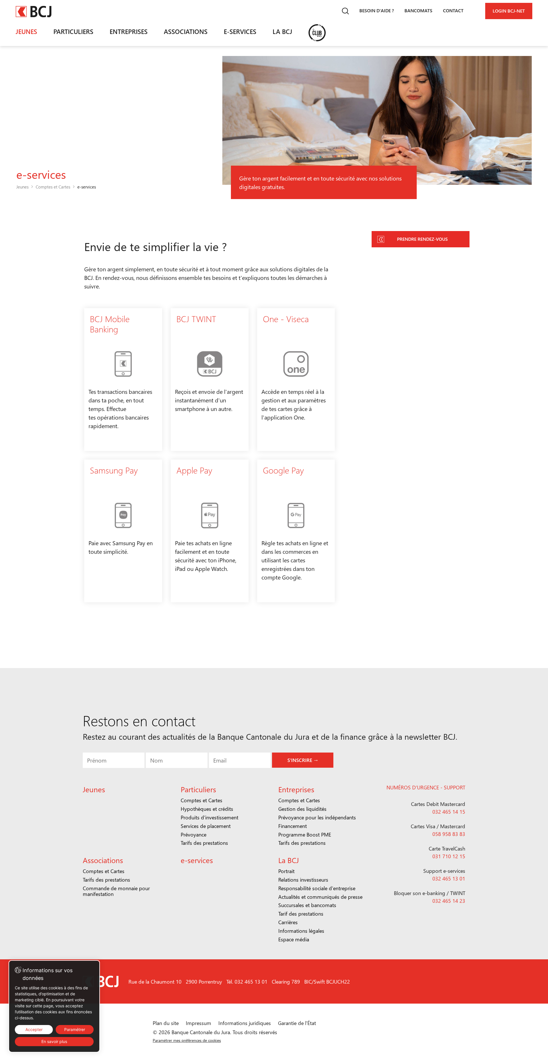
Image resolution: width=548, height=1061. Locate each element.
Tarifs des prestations (204, 842)
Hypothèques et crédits (207, 808)
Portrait (286, 871)
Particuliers (73, 31)
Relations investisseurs (303, 879)
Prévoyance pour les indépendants (317, 817)
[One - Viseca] (296, 379)
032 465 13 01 (448, 878)
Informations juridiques (244, 1023)
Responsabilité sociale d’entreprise (316, 888)
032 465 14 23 (448, 900)
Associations (185, 31)
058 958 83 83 (448, 834)
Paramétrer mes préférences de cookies (187, 1040)
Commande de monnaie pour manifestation (116, 891)
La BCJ (282, 31)
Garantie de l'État (297, 1023)
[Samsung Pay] (123, 531)
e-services (240, 31)
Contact (453, 10)
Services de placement (206, 826)
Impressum (198, 1023)
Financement (292, 826)
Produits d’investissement (209, 817)
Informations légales (301, 930)
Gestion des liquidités (302, 808)
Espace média (293, 939)
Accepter (34, 1029)
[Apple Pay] (210, 531)
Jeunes (26, 31)
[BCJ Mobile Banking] (123, 379)
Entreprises (129, 31)
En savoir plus (54, 1041)
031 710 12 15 (448, 856)
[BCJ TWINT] (210, 379)
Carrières (288, 922)
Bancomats (418, 10)
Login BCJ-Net (509, 11)
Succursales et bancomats (307, 905)
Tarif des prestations (300, 913)
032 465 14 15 (448, 811)
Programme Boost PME (304, 834)
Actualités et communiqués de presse (320, 896)
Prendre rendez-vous (422, 239)
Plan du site (166, 1023)
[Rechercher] (345, 11)
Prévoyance (193, 834)
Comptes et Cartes (53, 187)
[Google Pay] (296, 531)
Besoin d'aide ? (376, 10)
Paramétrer (74, 1029)
